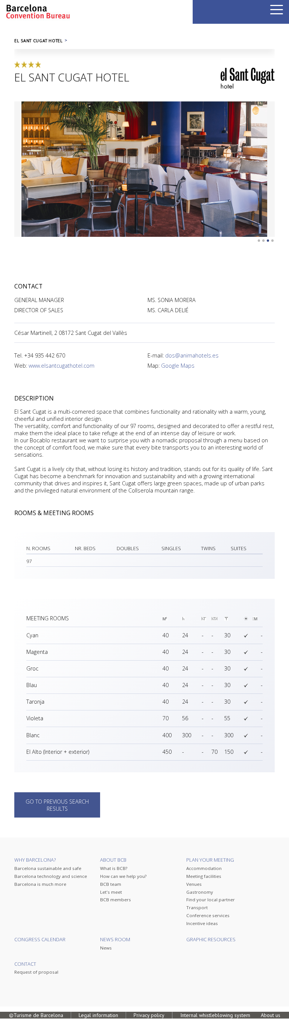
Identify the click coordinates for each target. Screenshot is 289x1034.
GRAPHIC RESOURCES (211, 939)
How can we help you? (123, 876)
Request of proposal (36, 972)
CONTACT (25, 963)
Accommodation (204, 868)
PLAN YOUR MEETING (210, 859)
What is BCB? (113, 868)
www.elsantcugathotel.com (61, 365)
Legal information (98, 1015)
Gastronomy (199, 892)
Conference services (208, 915)
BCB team (110, 884)
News (106, 948)
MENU (276, 9)
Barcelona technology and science (50, 876)
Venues (194, 884)
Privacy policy (149, 1015)
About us (270, 1015)
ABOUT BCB (113, 859)
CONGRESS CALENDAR (39, 939)
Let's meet (111, 892)
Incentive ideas (202, 923)
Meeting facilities (203, 876)
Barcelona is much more (40, 884)
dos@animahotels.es (192, 355)
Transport (197, 907)
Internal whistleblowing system (215, 1015)
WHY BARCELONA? (35, 859)
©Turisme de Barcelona (36, 1015)
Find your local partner (210, 899)
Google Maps (178, 365)
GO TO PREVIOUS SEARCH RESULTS (57, 805)
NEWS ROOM (115, 939)
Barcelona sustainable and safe (47, 868)
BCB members (115, 899)
